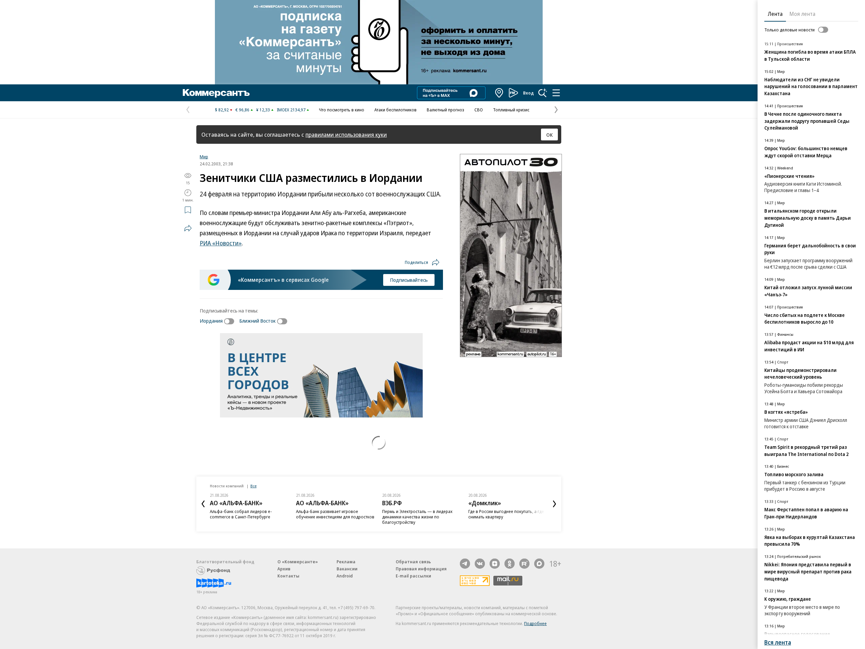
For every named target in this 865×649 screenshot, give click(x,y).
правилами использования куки (346, 134)
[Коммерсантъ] (216, 93)
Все (253, 485)
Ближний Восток (257, 320)
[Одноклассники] (509, 564)
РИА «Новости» (221, 243)
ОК (549, 134)
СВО (478, 110)
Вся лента (777, 642)
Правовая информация (421, 569)
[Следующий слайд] (554, 504)
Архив (283, 569)
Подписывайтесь (409, 279)
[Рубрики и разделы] (556, 93)
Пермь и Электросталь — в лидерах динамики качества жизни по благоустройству (417, 516)
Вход (528, 93)
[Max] (539, 564)
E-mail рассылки (413, 576)
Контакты (288, 576)
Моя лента (802, 14)
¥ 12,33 (263, 110)
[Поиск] (543, 93)
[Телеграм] (465, 564)
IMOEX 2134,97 (291, 110)
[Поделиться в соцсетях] (188, 228)
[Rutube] (524, 564)
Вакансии (347, 569)
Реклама (346, 562)
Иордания (211, 320)
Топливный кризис (511, 110)
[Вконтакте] (480, 564)
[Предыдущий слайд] (203, 504)
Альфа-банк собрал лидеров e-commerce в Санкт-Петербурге (241, 514)
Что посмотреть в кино (341, 110)
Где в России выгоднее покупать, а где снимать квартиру (506, 514)
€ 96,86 (242, 110)
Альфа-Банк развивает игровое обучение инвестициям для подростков (335, 514)
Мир (204, 157)
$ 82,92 (222, 110)
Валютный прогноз (445, 110)
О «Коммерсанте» (297, 562)
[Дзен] (495, 564)
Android (345, 576)
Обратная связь (413, 562)
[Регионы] (499, 93)
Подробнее (535, 623)
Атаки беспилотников (395, 110)
